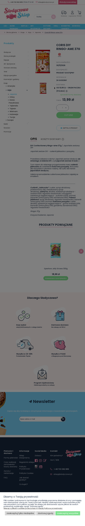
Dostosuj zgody (45, 513)
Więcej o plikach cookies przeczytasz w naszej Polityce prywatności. (33, 508)
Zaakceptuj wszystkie (67, 513)
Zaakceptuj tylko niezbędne (20, 513)
